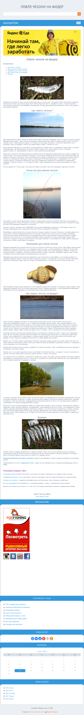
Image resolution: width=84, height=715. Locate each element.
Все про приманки (12, 621)
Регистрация (40, 496)
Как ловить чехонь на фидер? (18, 72)
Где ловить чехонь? (14, 67)
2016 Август (9, 690)
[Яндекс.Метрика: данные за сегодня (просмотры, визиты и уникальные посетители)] (51, 712)
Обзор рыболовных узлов (15, 616)
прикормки (13, 483)
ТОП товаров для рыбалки (15, 604)
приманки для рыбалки (19, 486)
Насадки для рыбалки (10, 480)
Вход (46, 496)
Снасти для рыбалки (13, 613)
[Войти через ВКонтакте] (36, 638)
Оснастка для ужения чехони (17, 69)
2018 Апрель (9, 699)
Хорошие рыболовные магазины (17, 607)
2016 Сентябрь (10, 693)
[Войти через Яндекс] (43, 638)
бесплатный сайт (34, 712)
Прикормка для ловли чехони (17, 71)
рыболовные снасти (16, 477)
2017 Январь (9, 696)
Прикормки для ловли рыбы (16, 619)
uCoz (43, 712)
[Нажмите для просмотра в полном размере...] (42, 99)
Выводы (10, 74)
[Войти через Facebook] (40, 638)
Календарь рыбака (9, 474)
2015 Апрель (9, 688)
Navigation (10, 23)
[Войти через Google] (47, 638)
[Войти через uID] (32, 638)
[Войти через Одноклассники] (51, 638)
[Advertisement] (42, 578)
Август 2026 (42, 651)
